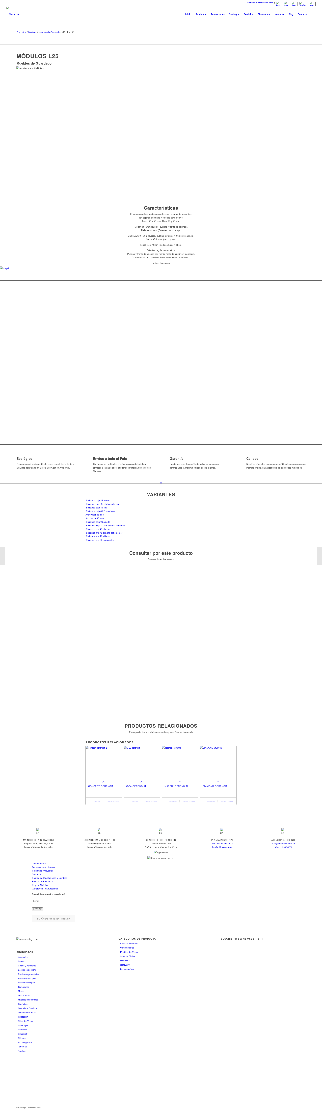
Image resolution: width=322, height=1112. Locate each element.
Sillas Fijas (23, 1025)
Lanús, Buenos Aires (222, 847)
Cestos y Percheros (27, 965)
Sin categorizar (25, 1042)
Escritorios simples (26, 982)
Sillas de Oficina (25, 1021)
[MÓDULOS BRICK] (2, 556)
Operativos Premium (27, 1008)
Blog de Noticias (40, 885)
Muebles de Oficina (129, 952)
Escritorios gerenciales (28, 974)
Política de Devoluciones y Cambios (49, 877)
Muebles (32, 32)
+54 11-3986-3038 (283, 847)
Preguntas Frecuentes (42, 870)
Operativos (23, 1003)
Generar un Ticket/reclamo (45, 888)
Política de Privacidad (42, 881)
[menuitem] (260, 3)
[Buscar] (312, 14)
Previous (24, 363)
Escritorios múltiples (27, 978)
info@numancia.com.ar (283, 843)
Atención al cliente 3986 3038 (260, 2)
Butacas (21, 961)
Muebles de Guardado (49, 32)
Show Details (112, 801)
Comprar (96, 801)
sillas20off (22, 1033)
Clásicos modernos (129, 943)
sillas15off (22, 1029)
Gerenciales (23, 986)
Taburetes (22, 1046)
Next (298, 363)
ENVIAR (37, 909)
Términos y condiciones (43, 867)
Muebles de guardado (28, 999)
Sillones (21, 1038)
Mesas (21, 991)
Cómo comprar (39, 863)
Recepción (23, 1016)
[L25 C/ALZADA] (319, 556)
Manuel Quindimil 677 (222, 843)
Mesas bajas (24, 995)
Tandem (21, 1050)
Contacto (36, 874)
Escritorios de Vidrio (27, 969)
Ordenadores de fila (27, 1012)
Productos (21, 32)
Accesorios (23, 957)
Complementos (127, 947)
